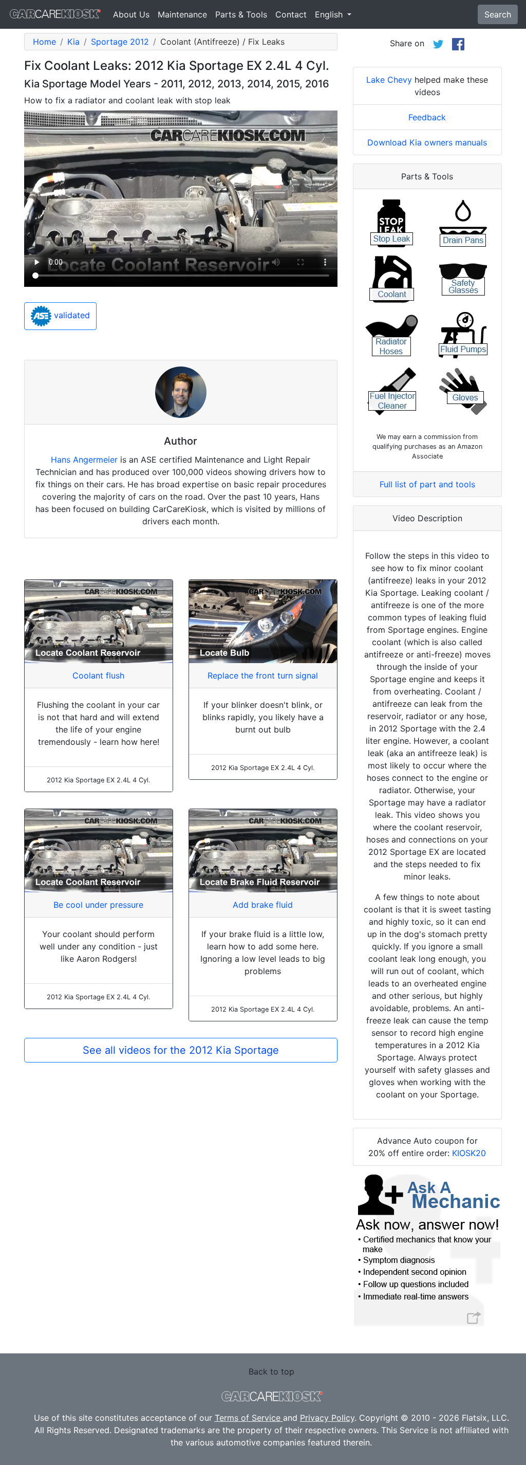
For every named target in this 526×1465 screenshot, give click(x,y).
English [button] (330, 14)
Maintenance (182, 14)
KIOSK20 (469, 1153)
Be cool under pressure (98, 905)
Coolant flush (98, 675)
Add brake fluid (263, 905)
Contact (291, 14)
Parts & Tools (241, 14)
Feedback (427, 117)
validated (70, 315)
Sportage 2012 (120, 41)
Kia (73, 41)
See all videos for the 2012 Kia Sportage (181, 1050)
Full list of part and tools (427, 484)
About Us (131, 14)
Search (497, 14)
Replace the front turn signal (263, 675)
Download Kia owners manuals (427, 142)
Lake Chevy (389, 80)
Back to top (271, 1371)
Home (44, 41)
